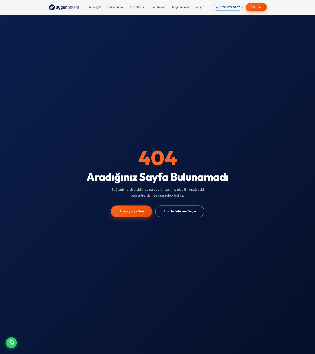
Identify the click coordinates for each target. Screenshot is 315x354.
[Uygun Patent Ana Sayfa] (64, 7)
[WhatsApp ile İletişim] (11, 342)
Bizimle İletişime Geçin (180, 211)
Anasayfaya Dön (131, 211)
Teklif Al (256, 7)
